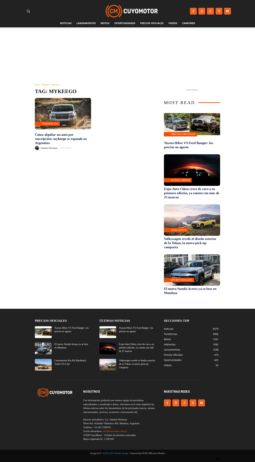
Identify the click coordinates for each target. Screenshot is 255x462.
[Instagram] (201, 11)
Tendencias (50, 123)
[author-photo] (37, 148)
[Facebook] (193, 11)
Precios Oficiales (183, 134)
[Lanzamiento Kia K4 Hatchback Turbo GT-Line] (43, 365)
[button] (28, 11)
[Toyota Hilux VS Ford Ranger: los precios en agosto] (192, 124)
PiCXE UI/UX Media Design (115, 453)
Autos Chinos (180, 180)
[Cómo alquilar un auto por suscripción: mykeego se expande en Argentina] (63, 113)
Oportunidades (182, 280)
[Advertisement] (127, 53)
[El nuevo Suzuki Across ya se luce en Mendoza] (192, 270)
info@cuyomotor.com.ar (115, 431)
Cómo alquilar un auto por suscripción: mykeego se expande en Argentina (61, 139)
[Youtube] (227, 11)
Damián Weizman (49, 148)
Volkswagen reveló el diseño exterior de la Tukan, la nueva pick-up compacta (190, 243)
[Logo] (132, 11)
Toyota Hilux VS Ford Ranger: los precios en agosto (188, 145)
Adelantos (178, 230)
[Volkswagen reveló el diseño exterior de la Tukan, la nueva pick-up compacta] (192, 220)
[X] (219, 11)
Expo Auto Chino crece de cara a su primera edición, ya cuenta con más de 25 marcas (191, 193)
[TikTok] (210, 11)
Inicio (37, 84)
